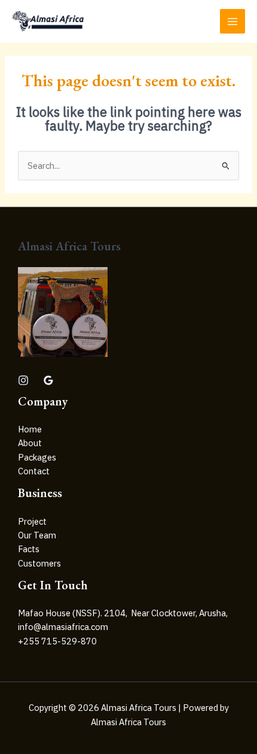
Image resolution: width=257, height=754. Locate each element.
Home (30, 429)
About (30, 443)
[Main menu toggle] (232, 21)
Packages (37, 457)
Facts (28, 549)
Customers (39, 563)
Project (32, 521)
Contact (34, 471)
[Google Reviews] (48, 380)
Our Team (37, 535)
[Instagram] (23, 380)
